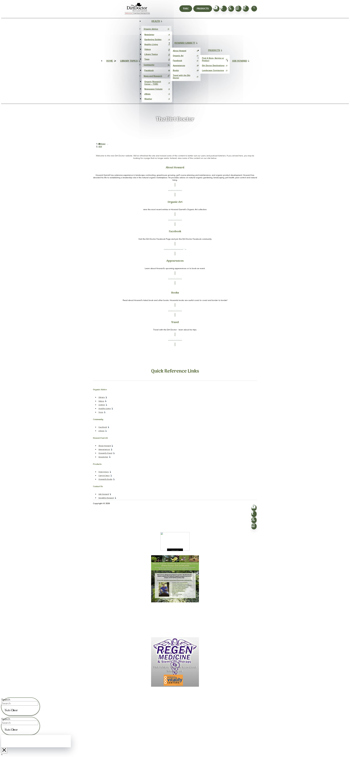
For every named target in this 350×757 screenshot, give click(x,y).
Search (5, 699)
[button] (254, 8)
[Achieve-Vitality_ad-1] (175, 686)
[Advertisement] (175, 620)
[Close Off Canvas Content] (4, 750)
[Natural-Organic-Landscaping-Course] (175, 602)
